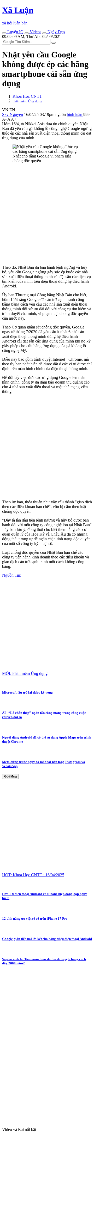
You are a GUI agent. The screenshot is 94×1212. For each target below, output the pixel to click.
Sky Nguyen (12, 114)
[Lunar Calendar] (44, 33)
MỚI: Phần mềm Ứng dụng (25, 673)
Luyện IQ (15, 32)
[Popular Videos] (27, 33)
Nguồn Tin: (11, 575)
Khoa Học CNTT (27, 96)
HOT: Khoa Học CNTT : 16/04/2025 (33, 875)
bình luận (75, 114)
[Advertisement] (47, 214)
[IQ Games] (4, 33)
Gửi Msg (10, 776)
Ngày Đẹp (55, 32)
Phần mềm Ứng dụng (27, 101)
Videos (35, 32)
